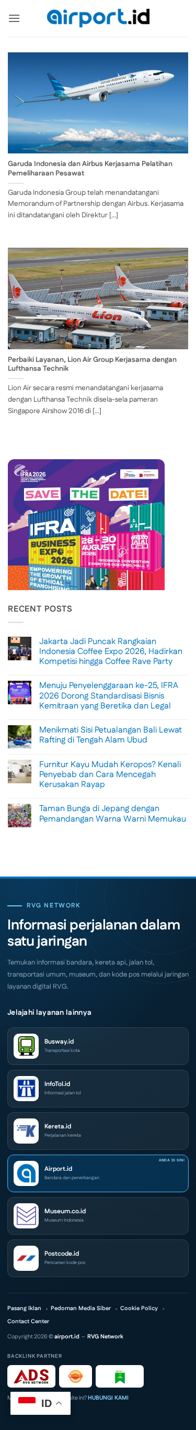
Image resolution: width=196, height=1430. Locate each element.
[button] (14, 18)
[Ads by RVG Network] (31, 1376)
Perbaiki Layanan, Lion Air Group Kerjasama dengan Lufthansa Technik (92, 365)
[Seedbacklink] (75, 1376)
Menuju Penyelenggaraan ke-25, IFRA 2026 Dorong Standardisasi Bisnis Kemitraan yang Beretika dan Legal (108, 696)
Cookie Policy (139, 1309)
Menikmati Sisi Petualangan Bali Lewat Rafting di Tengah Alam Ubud (110, 735)
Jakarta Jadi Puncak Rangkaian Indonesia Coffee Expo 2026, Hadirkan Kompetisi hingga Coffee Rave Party (110, 652)
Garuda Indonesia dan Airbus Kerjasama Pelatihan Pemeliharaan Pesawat (90, 169)
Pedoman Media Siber (81, 1309)
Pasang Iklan (24, 1309)
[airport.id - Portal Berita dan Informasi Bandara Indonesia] (98, 18)
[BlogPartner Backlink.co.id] (120, 1376)
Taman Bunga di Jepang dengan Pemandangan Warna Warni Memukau (112, 814)
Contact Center (28, 1322)
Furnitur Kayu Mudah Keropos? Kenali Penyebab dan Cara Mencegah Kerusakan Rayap (110, 775)
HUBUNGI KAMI (108, 1398)
